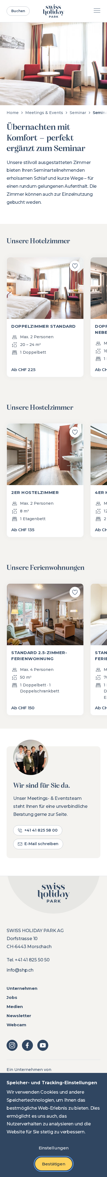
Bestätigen (53, 1164)
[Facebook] (27, 1045)
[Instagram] (12, 1045)
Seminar (78, 112)
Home (13, 112)
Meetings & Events (44, 112)
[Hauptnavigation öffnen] (97, 11)
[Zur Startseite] (53, 11)
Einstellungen (54, 1147)
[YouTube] (42, 1045)
